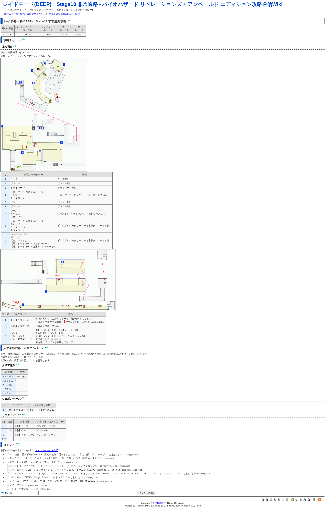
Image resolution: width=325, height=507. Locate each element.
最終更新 (31, 13)
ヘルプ (42, 13)
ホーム (7, 13)
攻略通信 (159, 503)
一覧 (15, 13)
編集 (58, 13)
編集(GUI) (67, 13)
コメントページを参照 (46, 450)
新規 (51, 13)
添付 (77, 13)
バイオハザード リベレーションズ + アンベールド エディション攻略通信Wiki (192, 4)
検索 (22, 13)
